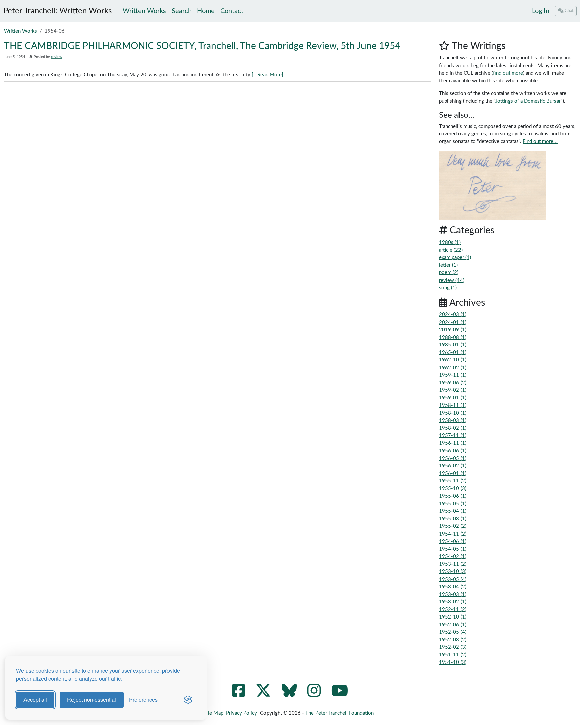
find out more (508, 73)
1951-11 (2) (452, 654)
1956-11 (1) (452, 443)
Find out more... (540, 141)
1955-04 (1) (452, 511)
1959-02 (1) (452, 390)
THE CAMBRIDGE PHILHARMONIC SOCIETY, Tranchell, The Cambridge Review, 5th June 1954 (202, 46)
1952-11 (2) (452, 609)
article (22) (451, 250)
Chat (569, 10)
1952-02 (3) (452, 647)
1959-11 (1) (452, 375)
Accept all (35, 699)
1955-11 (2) (452, 480)
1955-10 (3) (452, 488)
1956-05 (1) (452, 458)
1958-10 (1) (452, 413)
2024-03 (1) (452, 314)
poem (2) (448, 272)
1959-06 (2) (452, 382)
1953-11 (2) (452, 564)
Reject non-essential (91, 699)
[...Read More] (267, 74)
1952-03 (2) (452, 639)
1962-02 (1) (452, 367)
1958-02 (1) (452, 428)
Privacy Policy (241, 713)
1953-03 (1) (452, 594)
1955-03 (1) (452, 518)
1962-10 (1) (452, 359)
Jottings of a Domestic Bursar (528, 101)
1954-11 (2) (452, 534)
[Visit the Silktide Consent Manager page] (188, 700)
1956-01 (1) (452, 473)
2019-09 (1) (452, 329)
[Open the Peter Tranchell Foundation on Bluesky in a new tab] (289, 694)
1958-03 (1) (452, 420)
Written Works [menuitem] (144, 11)
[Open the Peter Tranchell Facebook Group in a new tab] (238, 694)
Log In (540, 11)
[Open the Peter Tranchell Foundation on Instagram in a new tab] (314, 694)
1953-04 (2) (452, 586)
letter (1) (448, 265)
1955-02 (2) (452, 526)
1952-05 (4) (452, 632)
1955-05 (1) (452, 503)
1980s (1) (450, 242)
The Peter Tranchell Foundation (339, 713)
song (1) (448, 287)
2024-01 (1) (452, 322)
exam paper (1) (455, 257)
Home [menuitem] (206, 11)
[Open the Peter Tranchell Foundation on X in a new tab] (263, 694)
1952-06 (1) (452, 624)
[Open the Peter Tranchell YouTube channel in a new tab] (339, 694)
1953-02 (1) (452, 601)
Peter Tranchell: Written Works (57, 11)
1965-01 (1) (452, 352)
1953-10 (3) (452, 571)
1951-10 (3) (452, 662)
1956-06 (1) (452, 450)
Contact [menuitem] (231, 11)
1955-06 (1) (452, 496)
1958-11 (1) (452, 405)
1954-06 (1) (452, 541)
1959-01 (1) (452, 397)
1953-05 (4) (452, 579)
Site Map (213, 713)
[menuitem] (540, 11)
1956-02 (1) (452, 465)
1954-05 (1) (452, 549)
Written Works (20, 31)
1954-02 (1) (452, 556)
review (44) (451, 280)
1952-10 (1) (452, 617)
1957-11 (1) (452, 435)
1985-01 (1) (452, 344)
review (56, 57)
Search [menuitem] (182, 11)
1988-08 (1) (452, 337)
